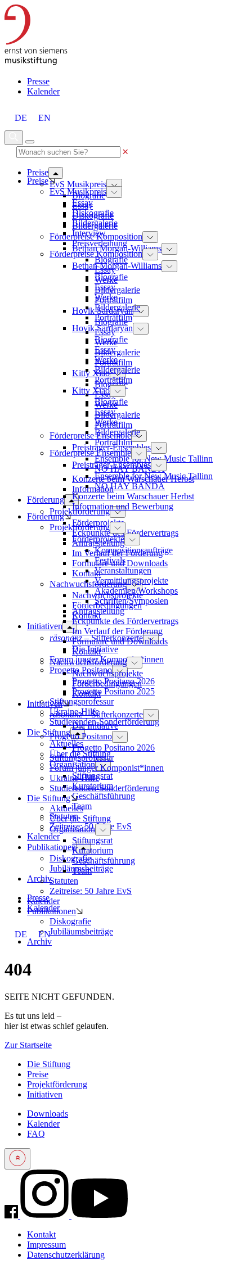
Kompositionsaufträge (134, 550)
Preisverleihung (99, 243)
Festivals (110, 560)
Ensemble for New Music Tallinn (154, 458)
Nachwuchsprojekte (107, 673)
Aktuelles (66, 743)
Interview (89, 233)
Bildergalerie (117, 290)
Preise (37, 181)
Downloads (47, 1113)
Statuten (64, 881)
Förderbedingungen (107, 683)
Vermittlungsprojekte (131, 580)
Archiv (39, 941)
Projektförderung (80, 527)
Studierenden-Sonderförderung (104, 788)
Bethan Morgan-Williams (117, 265)
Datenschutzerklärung (66, 1254)
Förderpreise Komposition (96, 254)
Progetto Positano (81, 736)
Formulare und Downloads (120, 641)
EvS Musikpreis (78, 184)
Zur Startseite (28, 1045)
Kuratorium (92, 850)
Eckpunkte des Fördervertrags (125, 621)
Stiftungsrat (92, 840)
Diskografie (70, 858)
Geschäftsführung (103, 796)
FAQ (36, 1134)
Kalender (43, 91)
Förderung (45, 516)
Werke (106, 297)
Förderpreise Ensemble (90, 435)
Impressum (46, 1244)
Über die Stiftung (80, 818)
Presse (38, 81)
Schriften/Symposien (131, 601)
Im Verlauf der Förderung (117, 631)
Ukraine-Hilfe (74, 778)
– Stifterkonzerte (96, 714)
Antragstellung (98, 611)
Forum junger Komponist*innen (107, 768)
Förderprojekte (98, 539)
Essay (82, 202)
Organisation (72, 829)
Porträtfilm (113, 317)
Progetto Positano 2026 (113, 747)
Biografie (111, 259)
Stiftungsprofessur (82, 701)
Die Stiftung (48, 798)
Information (93, 489)
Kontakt (86, 651)
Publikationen (51, 911)
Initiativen (44, 703)
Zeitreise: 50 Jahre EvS (91, 891)
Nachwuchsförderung (88, 662)
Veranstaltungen (123, 570)
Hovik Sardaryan (102, 328)
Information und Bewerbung (122, 506)
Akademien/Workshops (136, 590)
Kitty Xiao (91, 373)
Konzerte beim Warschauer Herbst (133, 496)
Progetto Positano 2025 (113, 691)
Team (82, 870)
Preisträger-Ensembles (111, 464)
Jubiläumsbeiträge (81, 931)
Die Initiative (95, 725)
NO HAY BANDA (130, 486)
